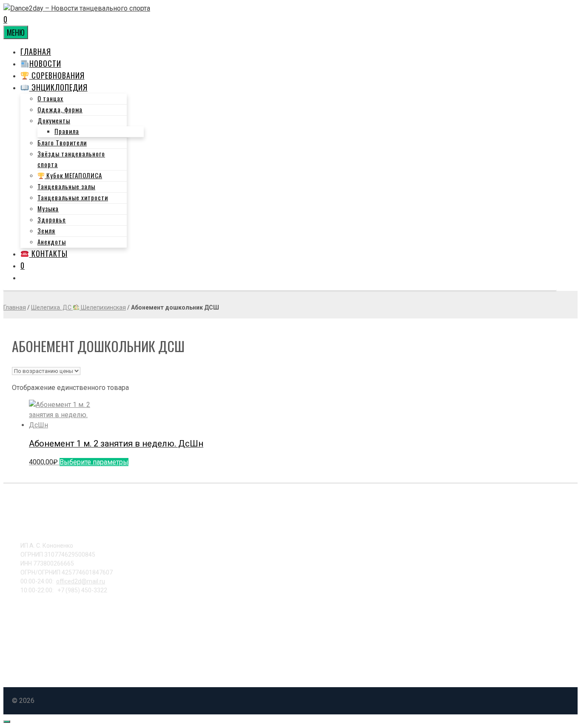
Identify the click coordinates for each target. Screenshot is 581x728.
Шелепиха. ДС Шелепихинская (78, 307)
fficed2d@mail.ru (80, 581)
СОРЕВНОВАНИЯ (57, 75)
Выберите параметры (94, 462)
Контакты (48, 253)
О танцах (50, 98)
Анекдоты (51, 241)
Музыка (48, 208)
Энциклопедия (58, 87)
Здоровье (51, 219)
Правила (66, 131)
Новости (45, 63)
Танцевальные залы (66, 186)
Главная (35, 51)
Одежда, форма (60, 109)
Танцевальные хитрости (72, 197)
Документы (53, 120)
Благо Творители (62, 142)
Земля (46, 230)
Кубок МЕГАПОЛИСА (73, 175)
